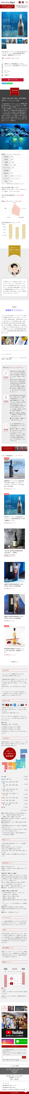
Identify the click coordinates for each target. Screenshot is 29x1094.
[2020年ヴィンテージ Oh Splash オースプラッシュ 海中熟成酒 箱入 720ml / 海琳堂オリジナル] (14, 504)
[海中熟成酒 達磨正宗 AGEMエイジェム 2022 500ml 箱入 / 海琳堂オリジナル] (14, 636)
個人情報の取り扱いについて (9, 1085)
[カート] (20, 2)
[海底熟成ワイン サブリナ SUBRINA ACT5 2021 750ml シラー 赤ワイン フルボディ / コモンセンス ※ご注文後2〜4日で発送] (14, 469)
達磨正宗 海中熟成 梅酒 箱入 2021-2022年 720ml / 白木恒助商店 (13, 585)
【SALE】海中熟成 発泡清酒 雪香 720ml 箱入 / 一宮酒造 (13, 551)
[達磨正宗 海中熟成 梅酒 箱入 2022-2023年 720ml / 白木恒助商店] (14, 604)
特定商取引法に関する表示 (9, 1087)
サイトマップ (6, 1083)
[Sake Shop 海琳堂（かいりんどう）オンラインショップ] (8, 2)
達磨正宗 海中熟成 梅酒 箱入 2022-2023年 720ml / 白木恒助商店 (14, 617)
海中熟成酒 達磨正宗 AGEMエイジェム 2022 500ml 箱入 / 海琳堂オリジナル (14, 650)
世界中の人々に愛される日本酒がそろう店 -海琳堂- (15, 1089)
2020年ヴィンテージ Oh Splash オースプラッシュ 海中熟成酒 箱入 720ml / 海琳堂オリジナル (14, 518)
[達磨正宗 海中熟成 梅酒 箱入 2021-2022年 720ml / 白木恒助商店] (14, 572)
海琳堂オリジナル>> (14, 310)
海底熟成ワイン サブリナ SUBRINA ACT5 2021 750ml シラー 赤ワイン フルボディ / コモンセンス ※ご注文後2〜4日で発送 (14, 483)
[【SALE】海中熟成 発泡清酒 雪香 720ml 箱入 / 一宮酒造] (14, 539)
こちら (17, 1060)
